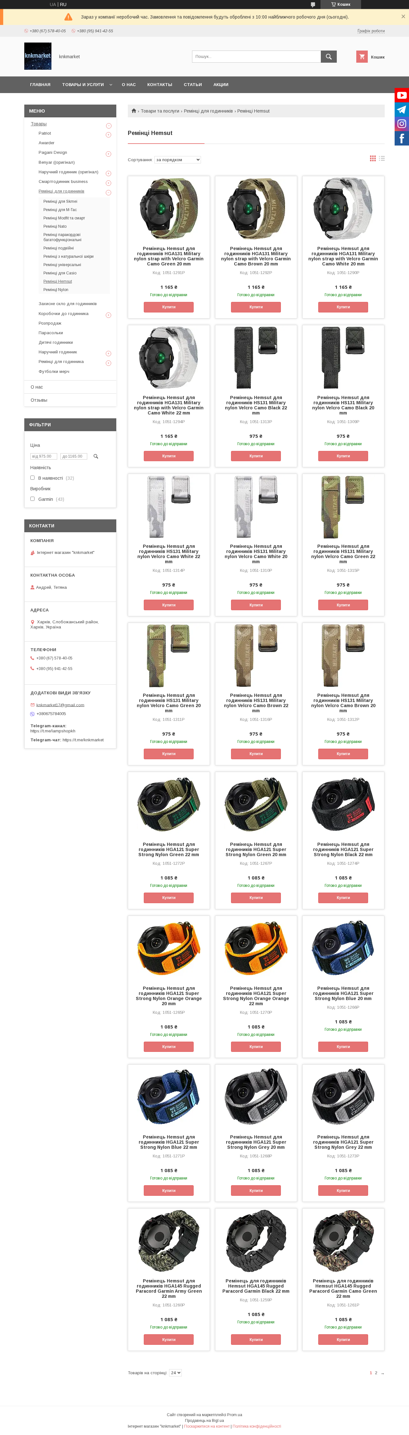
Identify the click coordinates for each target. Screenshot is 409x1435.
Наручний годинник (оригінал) (68, 172)
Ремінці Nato (54, 226)
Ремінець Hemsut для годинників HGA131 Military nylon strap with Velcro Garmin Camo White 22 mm (169, 405)
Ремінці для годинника (61, 361)
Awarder (46, 142)
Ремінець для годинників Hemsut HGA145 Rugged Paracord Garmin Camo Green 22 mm (343, 1288)
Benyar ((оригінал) (57, 162)
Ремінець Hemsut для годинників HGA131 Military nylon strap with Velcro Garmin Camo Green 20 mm (169, 256)
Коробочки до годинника (64, 313)
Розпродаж (50, 323)
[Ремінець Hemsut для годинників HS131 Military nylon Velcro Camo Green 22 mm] (343, 506)
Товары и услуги (83, 84)
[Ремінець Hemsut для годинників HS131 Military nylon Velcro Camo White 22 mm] (169, 506)
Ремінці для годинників (208, 111)
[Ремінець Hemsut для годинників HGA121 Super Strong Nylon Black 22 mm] (343, 804)
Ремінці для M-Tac (60, 210)
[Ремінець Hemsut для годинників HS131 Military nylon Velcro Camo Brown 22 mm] (256, 655)
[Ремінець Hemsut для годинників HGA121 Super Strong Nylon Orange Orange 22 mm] (256, 948)
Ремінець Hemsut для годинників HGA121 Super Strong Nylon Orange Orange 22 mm (256, 996)
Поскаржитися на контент (207, 1426)
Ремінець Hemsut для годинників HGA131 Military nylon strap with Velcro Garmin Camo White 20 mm (343, 256)
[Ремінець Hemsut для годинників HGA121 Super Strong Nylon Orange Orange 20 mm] (169, 948)
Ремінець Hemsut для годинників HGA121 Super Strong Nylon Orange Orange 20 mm (169, 996)
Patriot (45, 133)
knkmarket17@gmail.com (60, 704)
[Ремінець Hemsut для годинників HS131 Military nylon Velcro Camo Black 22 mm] (256, 357)
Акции (220, 84)
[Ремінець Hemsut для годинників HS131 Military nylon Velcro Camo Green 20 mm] (169, 655)
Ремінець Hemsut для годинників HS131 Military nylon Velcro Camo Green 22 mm (343, 554)
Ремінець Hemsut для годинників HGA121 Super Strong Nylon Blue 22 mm (169, 1142)
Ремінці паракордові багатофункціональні (62, 237)
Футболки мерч (54, 371)
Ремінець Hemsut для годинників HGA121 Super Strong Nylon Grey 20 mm (256, 1142)
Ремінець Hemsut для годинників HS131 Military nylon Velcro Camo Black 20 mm (343, 405)
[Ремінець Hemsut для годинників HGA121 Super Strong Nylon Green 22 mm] (169, 804)
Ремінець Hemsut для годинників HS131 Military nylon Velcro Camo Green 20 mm (169, 703)
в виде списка (382, 159)
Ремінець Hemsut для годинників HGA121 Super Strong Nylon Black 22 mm (343, 849)
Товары (39, 123)
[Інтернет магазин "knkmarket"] (37, 68)
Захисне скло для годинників (68, 303)
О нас (129, 84)
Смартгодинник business (63, 181)
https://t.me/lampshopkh (52, 731)
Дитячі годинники (56, 342)
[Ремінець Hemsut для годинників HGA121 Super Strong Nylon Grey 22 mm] (343, 1097)
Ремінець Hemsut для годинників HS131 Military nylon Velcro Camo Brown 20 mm (343, 703)
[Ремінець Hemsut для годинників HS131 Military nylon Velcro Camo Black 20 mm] (343, 357)
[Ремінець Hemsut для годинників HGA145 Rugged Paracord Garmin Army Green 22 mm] (169, 1241)
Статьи (193, 84)
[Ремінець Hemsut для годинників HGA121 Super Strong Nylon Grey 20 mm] (256, 1097)
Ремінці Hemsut (57, 281)
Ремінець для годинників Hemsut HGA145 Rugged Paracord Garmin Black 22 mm (255, 1286)
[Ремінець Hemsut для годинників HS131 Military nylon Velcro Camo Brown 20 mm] (343, 655)
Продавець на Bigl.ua (204, 1420)
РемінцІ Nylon (55, 290)
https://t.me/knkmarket (83, 739)
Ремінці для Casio (59, 273)
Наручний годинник (58, 352)
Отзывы (39, 400)
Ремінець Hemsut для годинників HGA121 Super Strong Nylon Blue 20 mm (343, 993)
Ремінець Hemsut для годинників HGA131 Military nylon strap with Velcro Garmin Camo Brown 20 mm (256, 256)
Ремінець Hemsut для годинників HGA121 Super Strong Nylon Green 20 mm (256, 849)
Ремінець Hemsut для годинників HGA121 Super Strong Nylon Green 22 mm (168, 849)
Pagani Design (53, 152)
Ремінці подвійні (58, 248)
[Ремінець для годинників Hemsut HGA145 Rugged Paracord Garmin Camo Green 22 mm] (343, 1241)
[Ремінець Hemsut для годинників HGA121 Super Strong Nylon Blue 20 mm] (343, 948)
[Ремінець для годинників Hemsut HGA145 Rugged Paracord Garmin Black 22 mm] (256, 1241)
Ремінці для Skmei (60, 201)
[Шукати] (329, 57)
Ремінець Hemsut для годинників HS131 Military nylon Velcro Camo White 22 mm (168, 554)
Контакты (159, 84)
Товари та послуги (160, 111)
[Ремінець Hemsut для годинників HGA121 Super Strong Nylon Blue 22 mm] (169, 1097)
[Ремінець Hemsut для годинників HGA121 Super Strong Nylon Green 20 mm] (256, 804)
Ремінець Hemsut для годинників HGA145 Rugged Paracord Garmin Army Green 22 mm (169, 1288)
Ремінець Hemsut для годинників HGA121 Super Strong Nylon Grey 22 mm (343, 1142)
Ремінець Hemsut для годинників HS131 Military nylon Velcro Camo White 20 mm (256, 554)
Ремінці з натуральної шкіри (68, 256)
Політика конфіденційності (257, 1426)
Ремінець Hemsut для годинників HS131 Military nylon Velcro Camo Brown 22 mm (256, 703)
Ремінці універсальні (62, 265)
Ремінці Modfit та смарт (64, 218)
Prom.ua (234, 1415)
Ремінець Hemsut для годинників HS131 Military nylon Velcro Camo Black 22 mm (256, 405)
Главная (40, 84)
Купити (168, 307)
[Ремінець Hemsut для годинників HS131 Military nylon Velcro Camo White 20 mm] (256, 506)
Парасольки (51, 332)
